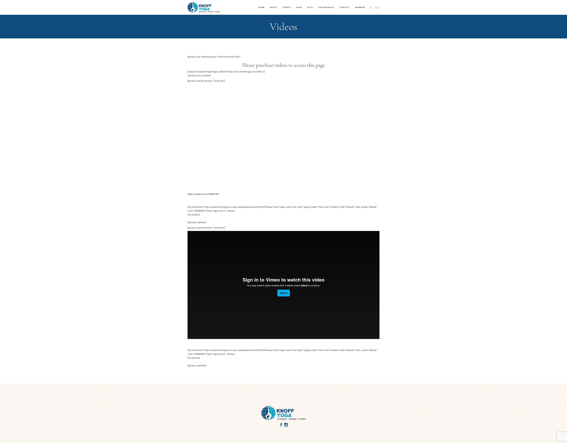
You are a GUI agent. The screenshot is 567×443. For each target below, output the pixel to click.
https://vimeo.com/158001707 (203, 194)
